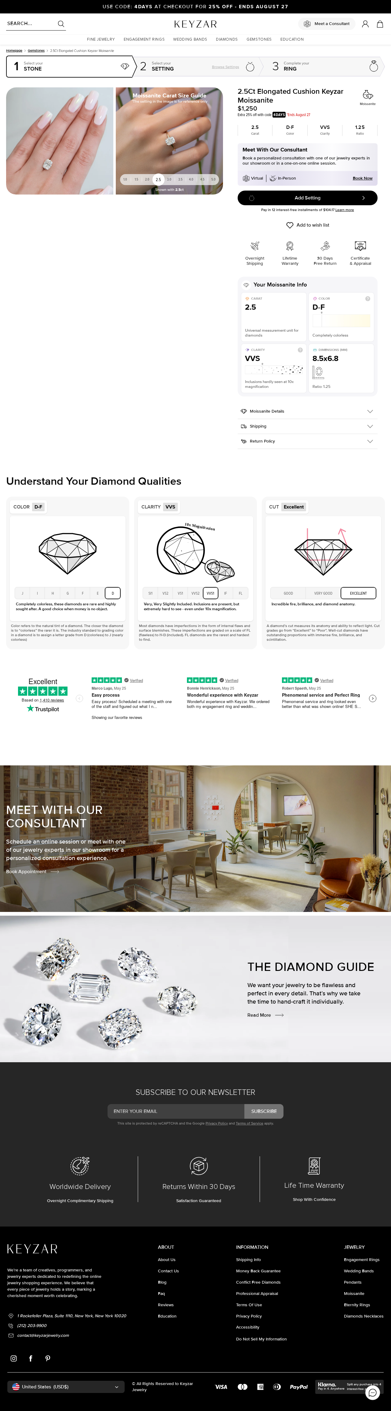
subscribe (264, 1111)
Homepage (14, 51)
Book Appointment (26, 871)
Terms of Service (249, 1123)
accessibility (247, 1327)
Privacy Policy (217, 1123)
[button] (101, 40)
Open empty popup (69, 67)
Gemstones (36, 51)
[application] (372, 1392)
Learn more (344, 210)
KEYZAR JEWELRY (180, 22)
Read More (259, 1015)
